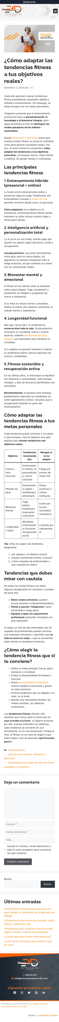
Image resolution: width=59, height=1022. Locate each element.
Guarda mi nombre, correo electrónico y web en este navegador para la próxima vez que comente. (29, 850)
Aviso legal (33, 1003)
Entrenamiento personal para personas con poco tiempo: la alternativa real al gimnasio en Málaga (29, 912)
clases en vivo (39, 199)
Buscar (8, 879)
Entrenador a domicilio (24, 138)
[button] (55, 11)
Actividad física (16, 750)
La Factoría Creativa (47, 1015)
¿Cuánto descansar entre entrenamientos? (27, 936)
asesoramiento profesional (33, 682)
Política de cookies (19, 1006)
